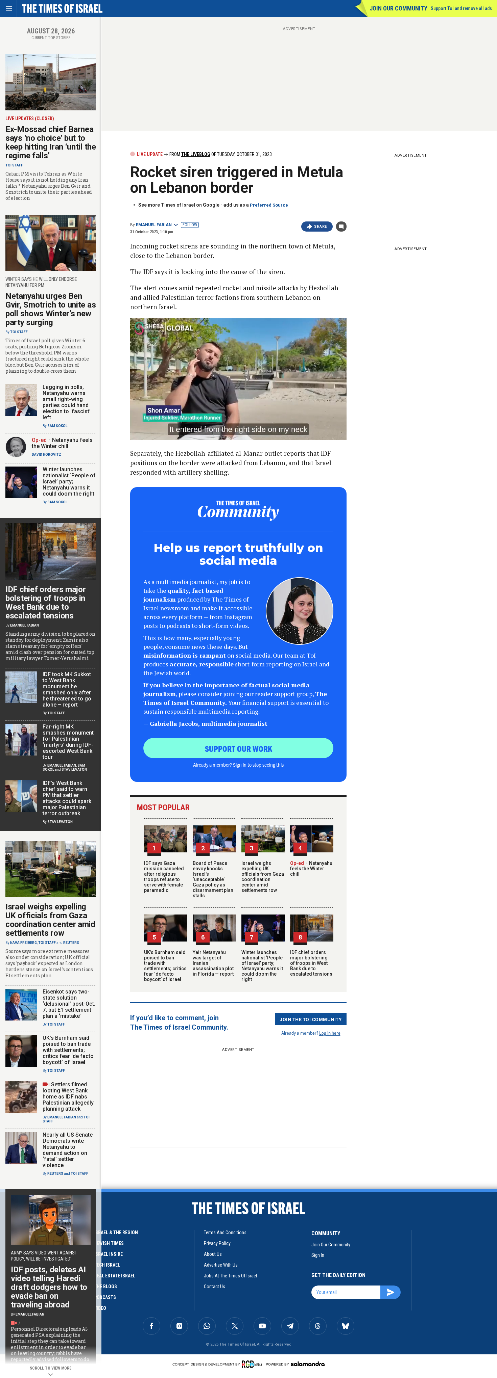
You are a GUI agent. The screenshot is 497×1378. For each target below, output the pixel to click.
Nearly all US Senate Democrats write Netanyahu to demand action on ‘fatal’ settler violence (68, 1150)
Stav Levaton (74, 769)
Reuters (71, 943)
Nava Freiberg (23, 943)
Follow (190, 224)
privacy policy (217, 1243)
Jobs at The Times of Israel (230, 1275)
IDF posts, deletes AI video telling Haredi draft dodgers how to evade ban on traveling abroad (49, 1287)
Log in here (329, 1033)
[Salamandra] (308, 1363)
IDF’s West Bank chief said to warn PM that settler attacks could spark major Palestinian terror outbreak (67, 798)
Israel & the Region (116, 1232)
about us (213, 1254)
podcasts (105, 1297)
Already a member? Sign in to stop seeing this (238, 765)
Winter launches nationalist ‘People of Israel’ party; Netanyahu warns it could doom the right (262, 966)
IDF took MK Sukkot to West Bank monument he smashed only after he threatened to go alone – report (67, 689)
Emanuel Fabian (154, 224)
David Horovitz (46, 454)
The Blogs (105, 1286)
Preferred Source (269, 205)
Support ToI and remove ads (461, 8)
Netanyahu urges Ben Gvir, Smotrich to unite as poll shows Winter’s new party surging (50, 309)
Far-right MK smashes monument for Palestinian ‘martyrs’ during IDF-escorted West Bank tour (68, 741)
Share (320, 226)
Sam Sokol (57, 426)
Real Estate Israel (114, 1275)
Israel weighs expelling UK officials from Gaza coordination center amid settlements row (262, 876)
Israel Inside (108, 1254)
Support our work (238, 748)
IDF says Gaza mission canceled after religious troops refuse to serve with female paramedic (164, 876)
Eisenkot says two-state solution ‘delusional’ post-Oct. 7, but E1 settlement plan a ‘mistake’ (69, 1003)
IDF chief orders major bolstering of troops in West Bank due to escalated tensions (311, 963)
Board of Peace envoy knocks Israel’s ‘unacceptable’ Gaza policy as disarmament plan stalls (213, 879)
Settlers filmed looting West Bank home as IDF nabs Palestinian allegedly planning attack (68, 1096)
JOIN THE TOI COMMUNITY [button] (310, 1019)
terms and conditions (225, 1232)
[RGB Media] (253, 1364)
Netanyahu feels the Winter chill (311, 868)
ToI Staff (14, 165)
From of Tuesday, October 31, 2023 (220, 154)
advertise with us (221, 1265)
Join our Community (398, 8)
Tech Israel (107, 1265)
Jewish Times (109, 1243)
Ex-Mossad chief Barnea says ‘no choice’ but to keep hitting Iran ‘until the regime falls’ (50, 142)
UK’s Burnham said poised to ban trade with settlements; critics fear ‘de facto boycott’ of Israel (165, 966)
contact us (214, 1286)
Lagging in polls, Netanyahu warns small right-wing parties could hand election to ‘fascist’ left (67, 402)
